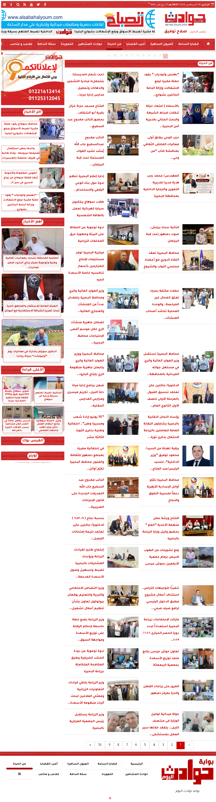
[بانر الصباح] (78, 19)
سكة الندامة (46, 44)
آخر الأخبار (33, 112)
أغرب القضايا (135, 44)
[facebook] (45, 4)
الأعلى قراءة (33, 370)
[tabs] (4, 4)
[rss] (24, 4)
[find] (18, 4)
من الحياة (114, 44)
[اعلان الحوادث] (32, 104)
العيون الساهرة (161, 44)
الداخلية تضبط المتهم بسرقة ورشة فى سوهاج (38, 32)
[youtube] (31, 4)
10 (115, 56)
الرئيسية (137, 764)
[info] (11, 4)
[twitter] (38, 4)
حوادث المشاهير (90, 44)
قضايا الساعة (188, 44)
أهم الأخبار (32, 222)
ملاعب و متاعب (21, 44)
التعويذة (67, 44)
